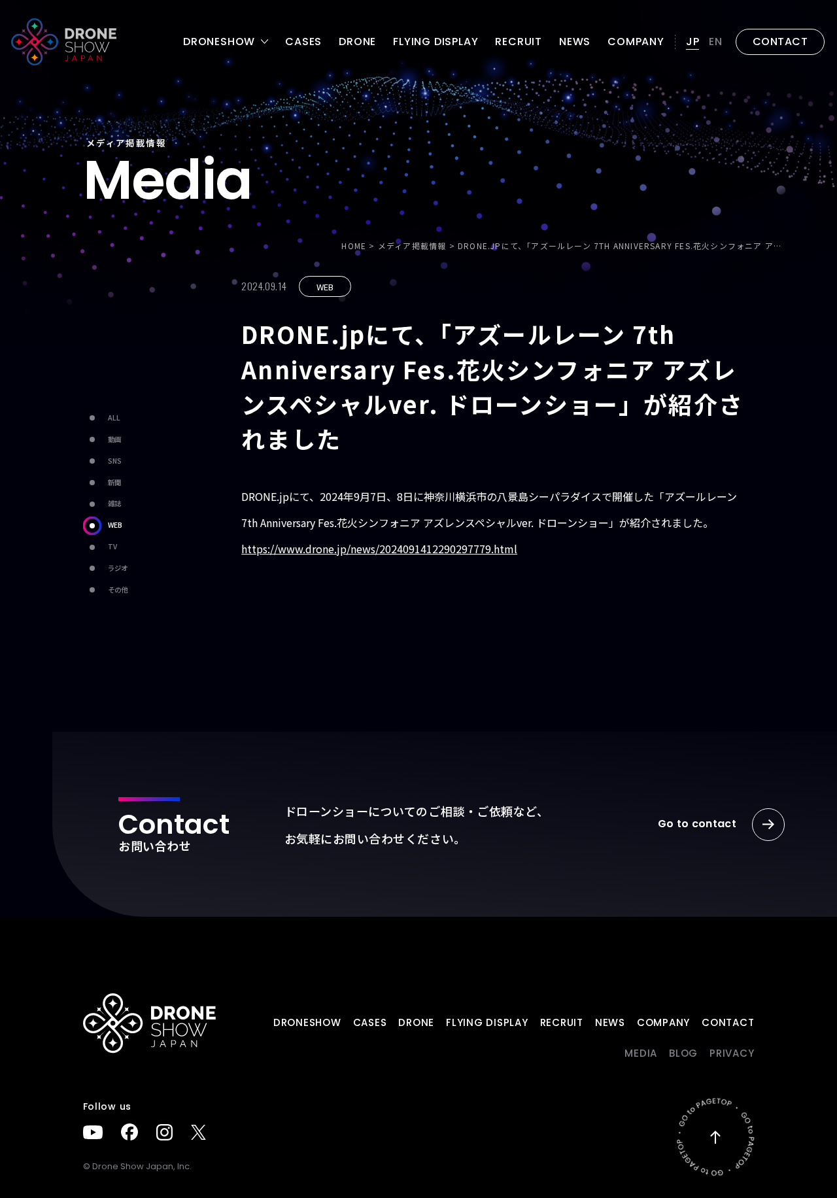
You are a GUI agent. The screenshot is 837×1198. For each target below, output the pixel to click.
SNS (115, 461)
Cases (303, 42)
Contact (728, 1022)
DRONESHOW (307, 1022)
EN (716, 41)
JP (693, 41)
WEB (115, 525)
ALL (114, 417)
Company (635, 42)
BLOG (683, 1053)
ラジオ (118, 568)
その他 (118, 589)
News (574, 42)
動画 (114, 439)
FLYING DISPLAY (435, 42)
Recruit (518, 42)
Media (640, 1053)
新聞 (114, 482)
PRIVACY (731, 1053)
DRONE (357, 42)
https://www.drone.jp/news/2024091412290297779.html (379, 548)
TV (112, 546)
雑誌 (114, 503)
